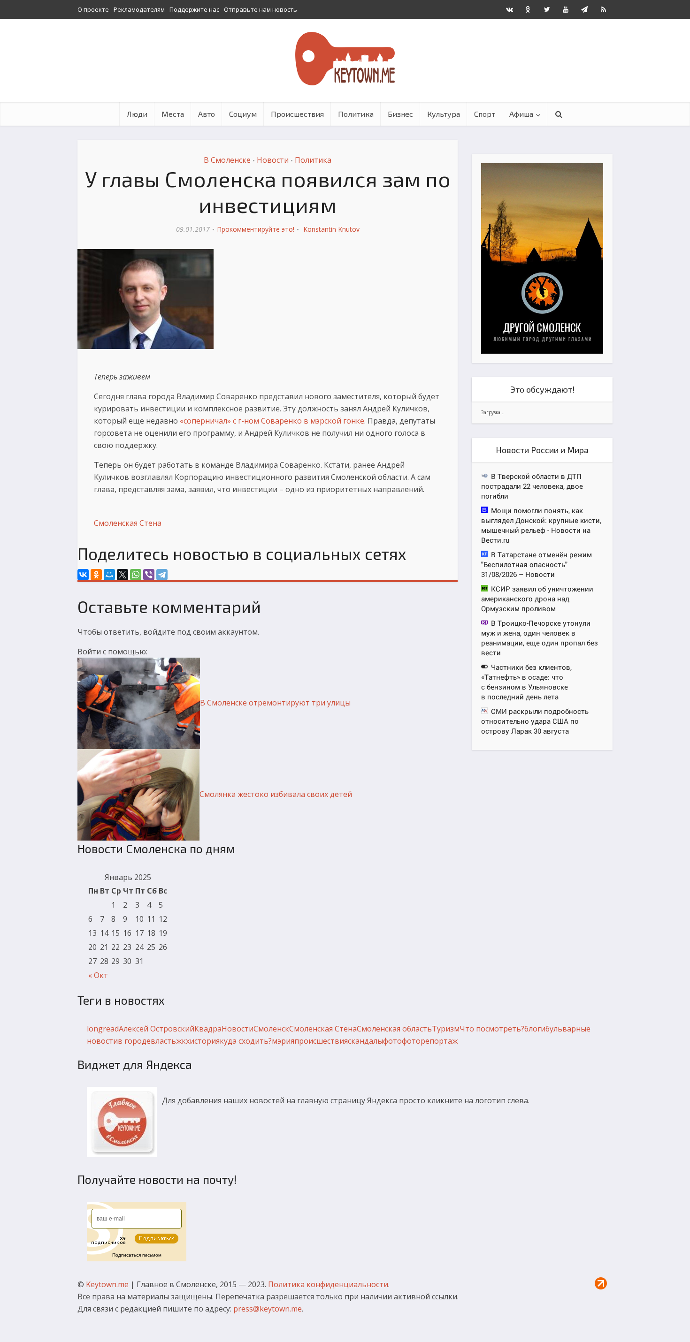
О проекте (93, 9)
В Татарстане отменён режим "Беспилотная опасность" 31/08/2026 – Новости (536, 564)
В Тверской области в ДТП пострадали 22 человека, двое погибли (532, 485)
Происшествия (297, 113)
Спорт (484, 113)
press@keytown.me (267, 1309)
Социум (243, 113)
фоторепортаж (430, 1041)
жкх (183, 1041)
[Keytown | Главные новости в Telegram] (584, 9)
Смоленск (271, 1029)
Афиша (521, 113)
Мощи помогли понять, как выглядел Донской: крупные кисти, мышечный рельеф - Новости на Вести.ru (541, 525)
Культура (443, 113)
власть (163, 1041)
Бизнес (400, 113)
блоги (534, 1029)
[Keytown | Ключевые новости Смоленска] (345, 58)
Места (172, 113)
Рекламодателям (139, 9)
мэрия (283, 1041)
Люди (137, 113)
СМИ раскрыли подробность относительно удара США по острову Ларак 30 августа (535, 720)
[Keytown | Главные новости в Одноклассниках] (528, 9)
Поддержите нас (194, 9)
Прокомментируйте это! (255, 229)
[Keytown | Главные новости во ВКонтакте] (509, 9)
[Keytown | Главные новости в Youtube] (565, 9)
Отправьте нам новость (260, 9)
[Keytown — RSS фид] (603, 9)
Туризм (446, 1029)
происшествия (321, 1041)
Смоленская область (394, 1029)
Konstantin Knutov (331, 229)
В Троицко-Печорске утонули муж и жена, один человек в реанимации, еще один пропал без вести (539, 637)
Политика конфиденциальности (328, 1284)
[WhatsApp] (135, 574)
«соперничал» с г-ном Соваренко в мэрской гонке (272, 421)
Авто (206, 113)
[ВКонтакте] (83, 574)
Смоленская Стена (127, 523)
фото (392, 1041)
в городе (134, 1041)
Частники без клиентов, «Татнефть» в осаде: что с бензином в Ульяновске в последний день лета (526, 681)
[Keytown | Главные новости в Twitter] (546, 9)
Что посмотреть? (492, 1029)
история (205, 1041)
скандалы (365, 1041)
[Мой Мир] (109, 574)
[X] (122, 574)
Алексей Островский (156, 1029)
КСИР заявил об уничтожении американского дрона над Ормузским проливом (537, 598)
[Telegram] (162, 574)
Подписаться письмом (136, 1255)
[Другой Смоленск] (542, 257)
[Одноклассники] (96, 574)
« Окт (98, 975)
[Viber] (148, 574)
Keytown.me (107, 1284)
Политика (356, 113)
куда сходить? (246, 1041)
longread (103, 1029)
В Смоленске (227, 160)
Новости (273, 160)
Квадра (208, 1029)
